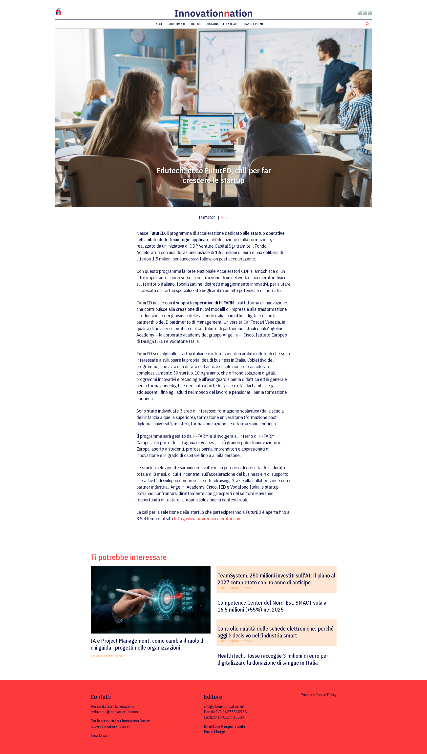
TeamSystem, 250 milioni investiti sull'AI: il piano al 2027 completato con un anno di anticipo (276, 579)
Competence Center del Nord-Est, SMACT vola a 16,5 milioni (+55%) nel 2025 (271, 606)
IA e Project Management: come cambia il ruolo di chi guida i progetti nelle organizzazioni (148, 644)
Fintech (195, 24)
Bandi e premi (253, 24)
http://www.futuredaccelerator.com (208, 518)
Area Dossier (101, 735)
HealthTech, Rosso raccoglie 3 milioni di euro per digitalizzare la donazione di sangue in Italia (272, 659)
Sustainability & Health (222, 24)
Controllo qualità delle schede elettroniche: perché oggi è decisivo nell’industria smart (275, 632)
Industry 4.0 (176, 24)
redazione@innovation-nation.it (116, 711)
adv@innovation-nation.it (111, 726)
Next (159, 24)
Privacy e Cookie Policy (318, 694)
